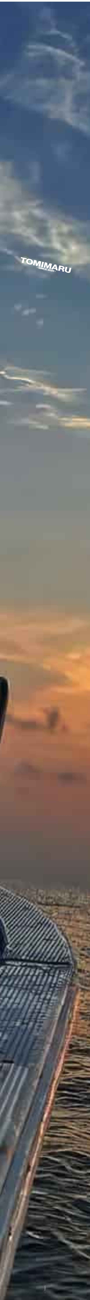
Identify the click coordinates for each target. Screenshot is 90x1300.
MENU (85, 7)
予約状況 (77, 8)
